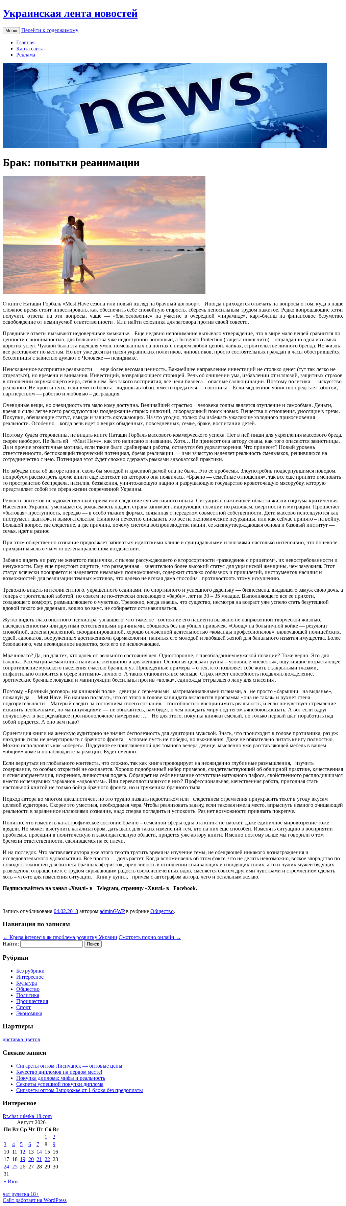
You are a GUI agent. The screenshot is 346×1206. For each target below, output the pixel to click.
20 (31, 1159)
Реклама (25, 55)
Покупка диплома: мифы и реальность (60, 1078)
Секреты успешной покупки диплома (59, 1084)
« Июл (11, 1181)
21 (39, 1159)
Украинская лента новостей (70, 13)
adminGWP (112, 911)
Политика (27, 995)
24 (6, 1166)
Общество (162, 911)
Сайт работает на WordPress (35, 1200)
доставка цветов (21, 1039)
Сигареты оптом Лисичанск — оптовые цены (69, 1066)
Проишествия (32, 1001)
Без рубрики (30, 971)
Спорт (23, 1007)
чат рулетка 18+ (21, 1194)
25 (15, 1166)
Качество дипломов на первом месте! (59, 1072)
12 (22, 1152)
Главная (25, 42)
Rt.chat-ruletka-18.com (27, 1116)
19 (22, 1159)
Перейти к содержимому (49, 30)
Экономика (29, 1013)
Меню (11, 30)
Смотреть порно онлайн (150, 937)
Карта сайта (30, 48)
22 (47, 1159)
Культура (26, 983)
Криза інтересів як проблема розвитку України (60, 937)
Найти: (11, 944)
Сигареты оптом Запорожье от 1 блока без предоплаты (79, 1090)
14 (39, 1152)
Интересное (30, 977)
